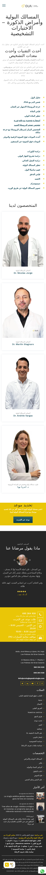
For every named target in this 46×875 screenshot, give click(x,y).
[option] (22, 571)
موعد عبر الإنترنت (23, 520)
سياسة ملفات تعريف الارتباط (31, 739)
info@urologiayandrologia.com (31, 672)
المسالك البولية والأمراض (33, 752)
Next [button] (30, 560)
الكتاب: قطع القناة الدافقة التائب (30, 689)
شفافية (39, 722)
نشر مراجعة (39, 828)
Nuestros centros (35, 706)
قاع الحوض (38, 769)
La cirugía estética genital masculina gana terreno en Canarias (19, 791)
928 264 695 (39, 666)
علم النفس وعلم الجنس (33, 773)
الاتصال (39, 697)
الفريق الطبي (37, 702)
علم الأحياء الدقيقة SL (34, 726)
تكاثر (40, 756)
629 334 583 (39, 660)
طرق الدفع (38, 710)
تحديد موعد (38, 714)
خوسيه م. (22, 588)
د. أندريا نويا (23, 487)
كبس (40, 718)
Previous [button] (15, 560)
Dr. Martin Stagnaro (23, 344)
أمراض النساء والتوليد (34, 761)
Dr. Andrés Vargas (23, 415)
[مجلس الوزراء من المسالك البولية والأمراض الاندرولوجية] (29, 5)
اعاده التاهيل (37, 765)
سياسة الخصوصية (35, 735)
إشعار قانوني (37, 731)
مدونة (40, 693)
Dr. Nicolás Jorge (23, 273)
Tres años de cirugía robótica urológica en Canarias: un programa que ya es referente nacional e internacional (18, 802)
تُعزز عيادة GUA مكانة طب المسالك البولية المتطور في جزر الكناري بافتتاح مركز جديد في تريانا (18, 814)
